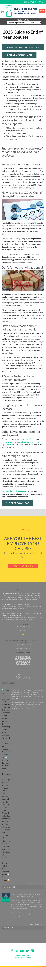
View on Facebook (34, 884)
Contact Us (29, 2)
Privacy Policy (19, 957)
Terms (28, 957)
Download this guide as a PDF (23, 47)
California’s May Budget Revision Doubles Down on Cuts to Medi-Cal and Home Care (21, 594)
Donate (42, 10)
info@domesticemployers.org (23, 626)
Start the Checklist (23, 566)
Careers (23, 630)
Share (42, 884)
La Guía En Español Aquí (19, 55)
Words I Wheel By (28, 709)
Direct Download (18, 503)
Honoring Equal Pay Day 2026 (15, 604)
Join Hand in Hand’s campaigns (14, 491)
